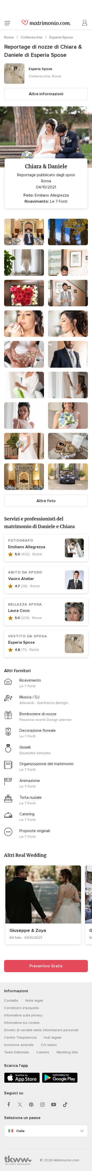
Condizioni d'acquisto (21, 1008)
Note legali (34, 1000)
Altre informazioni (46, 94)
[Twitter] (20, 1104)
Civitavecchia (32, 37)
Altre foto (46, 500)
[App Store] (22, 1082)
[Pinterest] (31, 1104)
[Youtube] (53, 1104)
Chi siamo (49, 1045)
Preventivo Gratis (46, 966)
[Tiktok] (65, 1104)
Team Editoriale (16, 1052)
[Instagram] (42, 1104)
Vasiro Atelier (21, 578)
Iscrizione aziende (19, 1045)
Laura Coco (19, 610)
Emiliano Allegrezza (26, 546)
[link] (43, 904)
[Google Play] (60, 1082)
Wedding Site (67, 1052)
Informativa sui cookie (22, 1023)
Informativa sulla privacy (23, 1015)
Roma (9, 37)
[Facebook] (8, 1104)
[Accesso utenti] (85, 23)
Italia (20, 1131)
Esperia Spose (61, 37)
